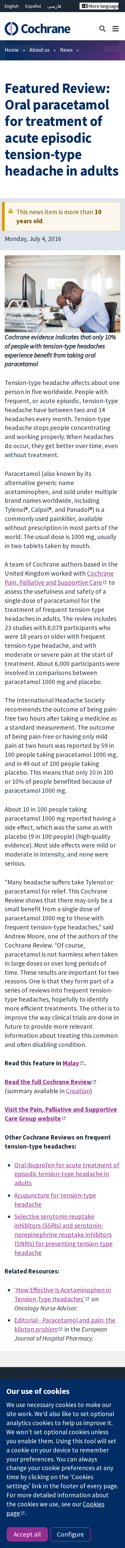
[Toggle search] (102, 28)
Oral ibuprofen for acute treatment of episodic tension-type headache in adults (66, 1174)
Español (33, 6)
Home (12, 49)
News (66, 49)
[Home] (37, 29)
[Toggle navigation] (115, 28)
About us (39, 49)
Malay (71, 1063)
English (12, 6)
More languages (103, 6)
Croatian (78, 1091)
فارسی (54, 6)
